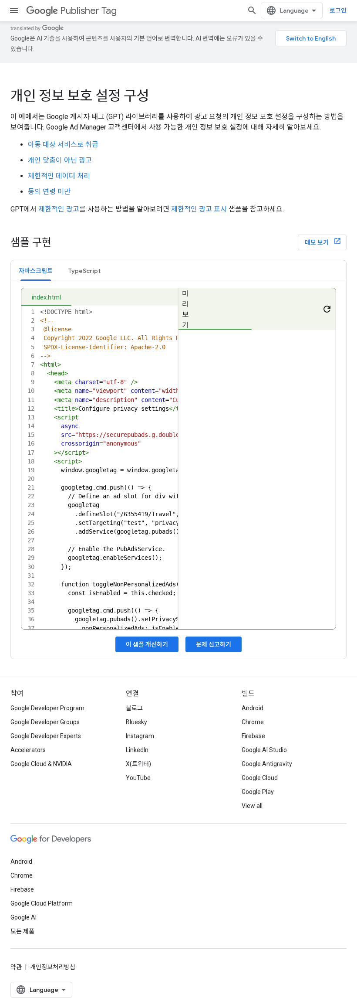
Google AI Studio (264, 749)
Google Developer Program (47, 708)
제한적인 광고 (58, 209)
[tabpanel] (178, 470)
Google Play (258, 791)
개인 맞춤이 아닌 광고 (60, 160)
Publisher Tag (88, 11)
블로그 (134, 708)
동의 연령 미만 (49, 191)
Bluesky (136, 722)
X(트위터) (138, 763)
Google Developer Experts (45, 735)
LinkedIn (137, 749)
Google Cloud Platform (41, 903)
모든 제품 (22, 931)
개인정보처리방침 (52, 967)
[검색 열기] (252, 10)
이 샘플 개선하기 (147, 644)
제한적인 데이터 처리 (59, 176)
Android (252, 708)
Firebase (253, 735)
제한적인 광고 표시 (199, 209)
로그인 (338, 10)
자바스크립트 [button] (36, 271)
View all (252, 805)
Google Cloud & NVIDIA (41, 763)
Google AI (23, 917)
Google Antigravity (267, 763)
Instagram (140, 735)
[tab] (36, 270)
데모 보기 (317, 242)
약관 (16, 967)
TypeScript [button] (84, 271)
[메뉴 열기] (14, 10)
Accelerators (28, 749)
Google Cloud (260, 777)
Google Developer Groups (45, 722)
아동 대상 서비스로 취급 (63, 144)
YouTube (138, 777)
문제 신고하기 (213, 644)
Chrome (253, 722)
